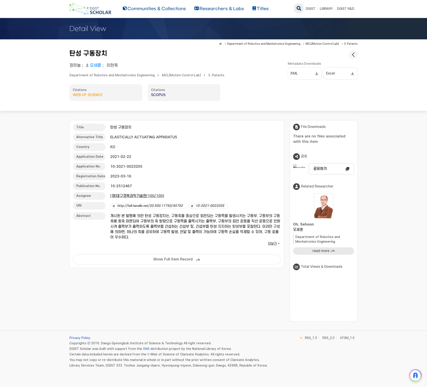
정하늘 (75, 65)
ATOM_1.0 (347, 338)
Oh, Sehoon (303, 227)
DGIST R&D (345, 9)
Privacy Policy (79, 338)
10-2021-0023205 (209, 206)
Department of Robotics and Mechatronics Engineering (263, 43)
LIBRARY (326, 9)
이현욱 (112, 65)
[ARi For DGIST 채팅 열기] (415, 375)
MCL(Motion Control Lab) (322, 43)
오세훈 (95, 65)
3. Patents (351, 43)
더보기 (272, 244)
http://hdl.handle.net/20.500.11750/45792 (150, 206)
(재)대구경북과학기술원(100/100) (137, 196)
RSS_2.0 (328, 338)
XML (294, 73)
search (299, 8)
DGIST (310, 9)
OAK (146, 349)
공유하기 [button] (320, 169)
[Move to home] (220, 44)
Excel (330, 73)
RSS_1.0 (311, 338)
